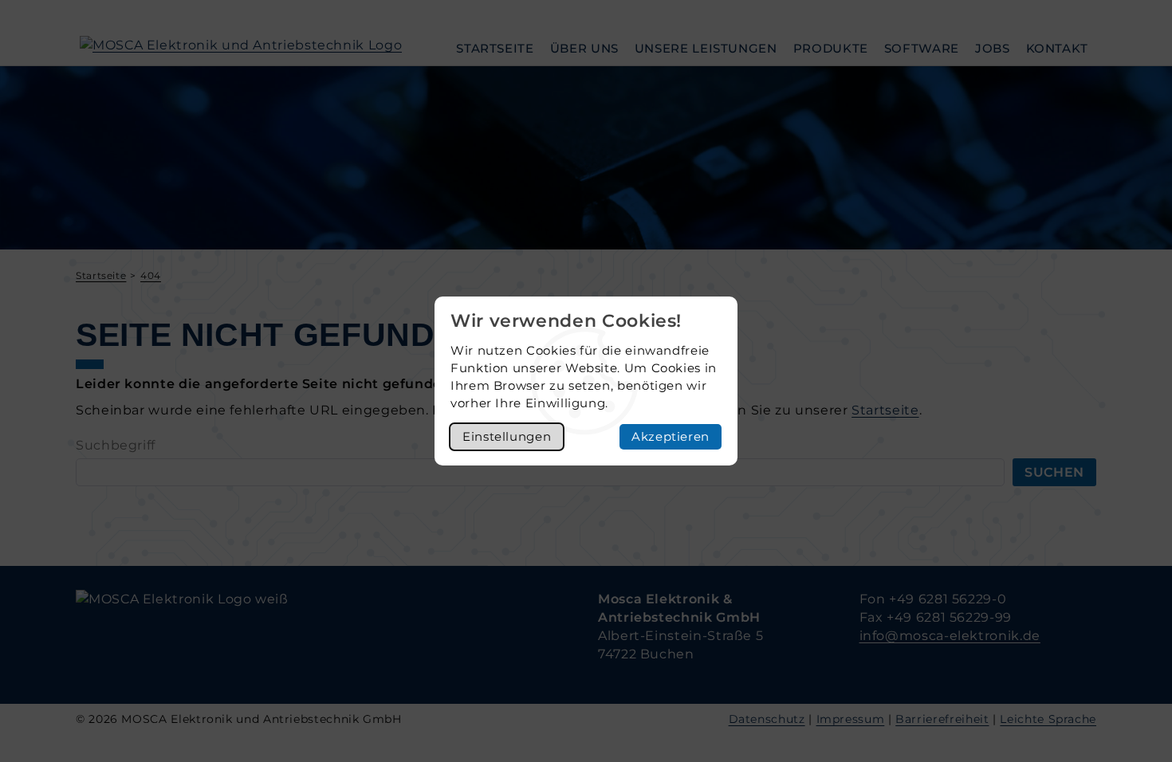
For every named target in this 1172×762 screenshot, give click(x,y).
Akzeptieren (670, 436)
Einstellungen (506, 436)
